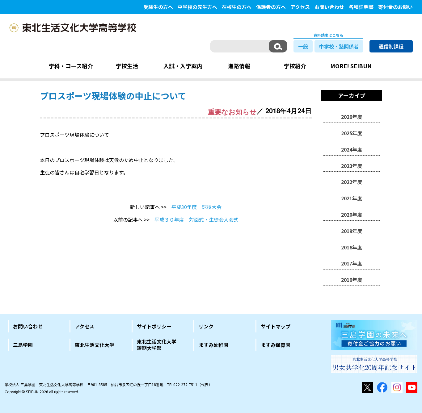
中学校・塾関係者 (339, 46)
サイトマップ (275, 326)
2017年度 (351, 263)
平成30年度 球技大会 (196, 207)
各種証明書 (361, 6)
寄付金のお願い (395, 6)
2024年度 (351, 149)
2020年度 (351, 214)
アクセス (300, 6)
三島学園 (23, 344)
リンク (206, 326)
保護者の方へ (271, 6)
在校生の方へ (236, 6)
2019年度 (351, 231)
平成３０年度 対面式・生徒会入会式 (198, 219)
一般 (303, 46)
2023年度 (351, 165)
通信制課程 (391, 46)
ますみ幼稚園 (213, 344)
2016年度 (351, 279)
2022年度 (351, 182)
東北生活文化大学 (94, 344)
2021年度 (351, 198)
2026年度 (351, 116)
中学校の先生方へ (197, 6)
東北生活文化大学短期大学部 (156, 345)
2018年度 (351, 247)
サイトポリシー (154, 326)
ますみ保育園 (275, 344)
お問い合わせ (329, 6)
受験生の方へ (158, 6)
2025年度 (351, 133)
